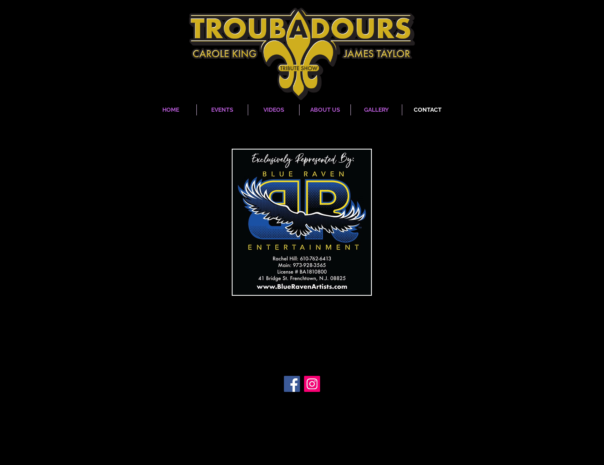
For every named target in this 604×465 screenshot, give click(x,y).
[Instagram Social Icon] (312, 384)
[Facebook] (292, 384)
